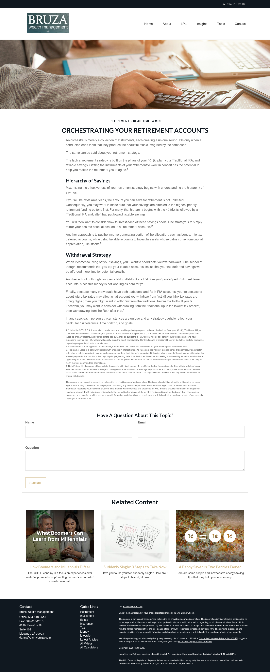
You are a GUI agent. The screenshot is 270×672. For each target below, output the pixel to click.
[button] (167, 23)
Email (142, 422)
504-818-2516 (236, 4)
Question (32, 447)
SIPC (232, 653)
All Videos (86, 643)
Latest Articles (89, 639)
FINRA (224, 653)
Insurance (86, 623)
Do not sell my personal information (195, 641)
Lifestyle (85, 635)
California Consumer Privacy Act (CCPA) (218, 638)
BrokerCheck (187, 612)
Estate (84, 620)
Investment (87, 616)
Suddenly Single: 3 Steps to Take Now (135, 567)
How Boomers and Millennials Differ (60, 567)
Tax (82, 627)
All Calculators (89, 647)
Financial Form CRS (133, 606)
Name (29, 422)
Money (84, 631)
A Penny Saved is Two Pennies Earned (210, 567)
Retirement (87, 612)
